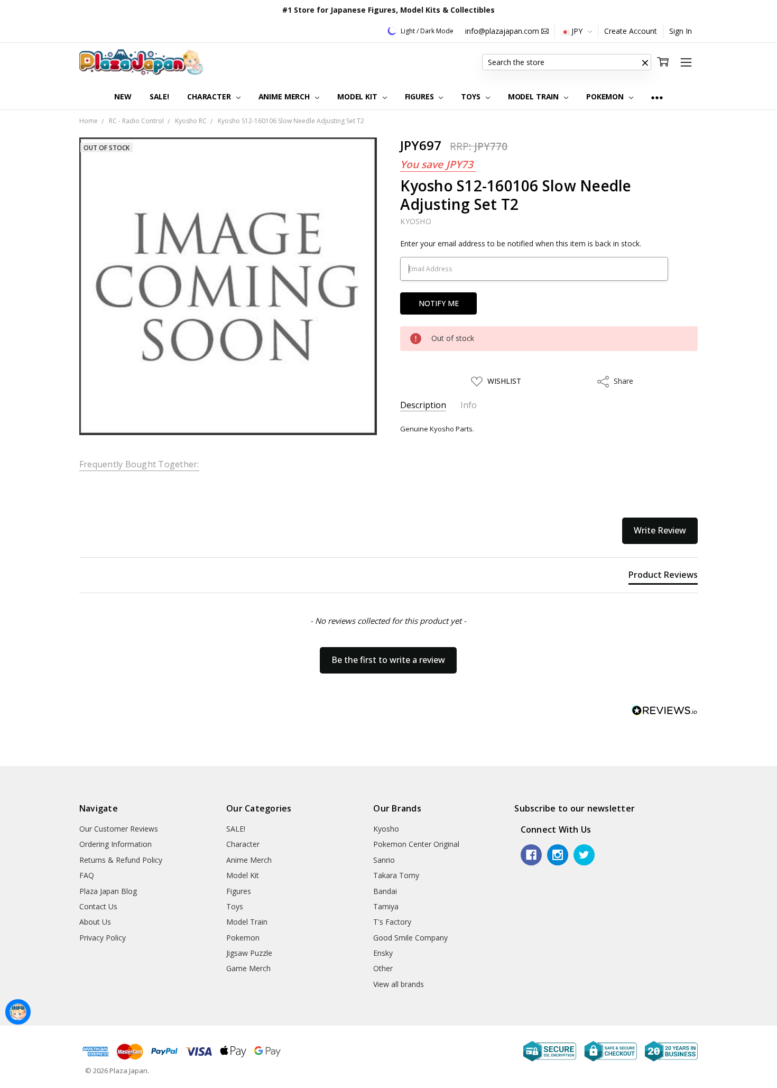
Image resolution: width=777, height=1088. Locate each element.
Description (423, 405)
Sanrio (384, 860)
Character (210, 96)
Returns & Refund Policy (120, 860)
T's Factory (392, 922)
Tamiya (386, 906)
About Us (95, 922)
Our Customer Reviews (118, 829)
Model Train (534, 96)
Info (468, 405)
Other (383, 968)
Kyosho (386, 829)
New (123, 96)
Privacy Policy (102, 938)
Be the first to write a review (388, 660)
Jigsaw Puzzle (249, 953)
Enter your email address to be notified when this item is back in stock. (520, 243)
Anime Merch (285, 96)
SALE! (159, 96)
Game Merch (248, 968)
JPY (577, 31)
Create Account (630, 31)
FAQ (86, 875)
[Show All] (657, 97)
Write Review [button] (660, 530)
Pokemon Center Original (416, 844)
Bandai (385, 891)
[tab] (663, 577)
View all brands (398, 984)
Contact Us (98, 906)
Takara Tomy (396, 875)
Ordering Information (115, 844)
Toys (471, 96)
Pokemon (606, 96)
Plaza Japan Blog (108, 891)
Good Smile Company (410, 938)
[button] (645, 62)
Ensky (383, 953)
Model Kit (358, 96)
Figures (420, 96)
